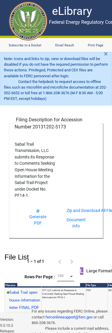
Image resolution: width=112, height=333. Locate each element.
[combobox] (65, 276)
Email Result (64, 45)
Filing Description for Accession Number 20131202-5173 (48, 123)
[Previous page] (60, 261)
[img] (37, 211)
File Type (91, 285)
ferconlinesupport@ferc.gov (69, 317)
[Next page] (72, 261)
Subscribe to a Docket (25, 45)
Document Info (76, 222)
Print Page (95, 45)
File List (16, 257)
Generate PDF (37, 219)
